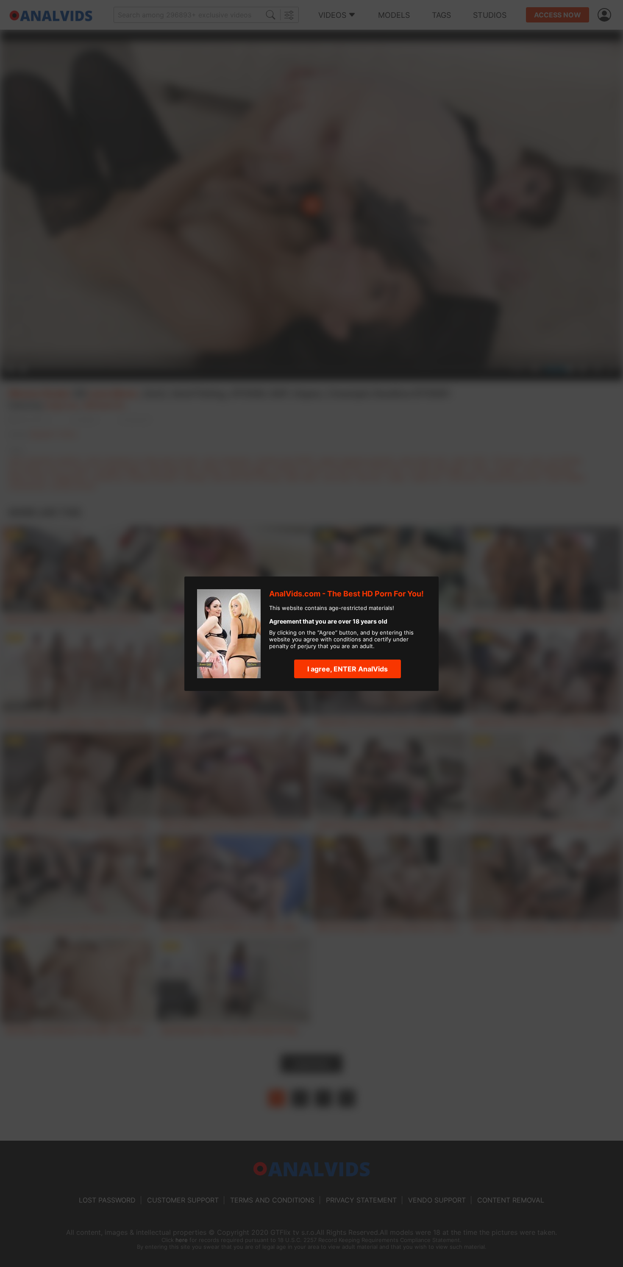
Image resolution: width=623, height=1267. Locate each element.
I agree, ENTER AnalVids (347, 669)
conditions (347, 639)
